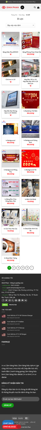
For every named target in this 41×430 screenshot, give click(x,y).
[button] (22, 7)
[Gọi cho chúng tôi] (12, 300)
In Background (10, 140)
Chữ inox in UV (10, 79)
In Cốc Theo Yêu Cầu (10, 229)
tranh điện (6, 371)
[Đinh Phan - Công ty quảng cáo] (10, 7)
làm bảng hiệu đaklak (14, 374)
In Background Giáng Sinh (30, 141)
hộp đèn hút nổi (31, 368)
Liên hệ (32, 422)
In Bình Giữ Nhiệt (30, 199)
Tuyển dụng (20, 424)
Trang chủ (14, 15)
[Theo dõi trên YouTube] (22, 300)
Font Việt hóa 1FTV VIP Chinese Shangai (20, 315)
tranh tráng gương (17, 371)
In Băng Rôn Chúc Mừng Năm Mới (10, 200)
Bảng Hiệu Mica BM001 (10, 52)
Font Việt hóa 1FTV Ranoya (15, 328)
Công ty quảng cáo (16, 283)
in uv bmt (27, 374)
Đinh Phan (32, 2)
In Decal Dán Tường (10, 258)
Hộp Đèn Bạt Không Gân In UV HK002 (10, 112)
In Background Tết (30, 170)
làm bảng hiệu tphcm (27, 365)
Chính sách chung (21, 422)
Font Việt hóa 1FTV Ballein (15, 321)
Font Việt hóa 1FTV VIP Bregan (16, 334)
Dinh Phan (27, 427)
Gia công (21, 15)
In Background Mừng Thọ (10, 171)
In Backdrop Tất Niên (30, 111)
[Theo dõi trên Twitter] (6, 300)
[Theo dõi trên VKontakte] (25, 300)
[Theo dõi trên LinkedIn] (19, 300)
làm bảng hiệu (12, 365)
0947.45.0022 (15, 285)
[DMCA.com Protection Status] (10, 304)
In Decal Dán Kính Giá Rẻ (30, 230)
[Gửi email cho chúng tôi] (9, 300)
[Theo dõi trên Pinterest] (16, 300)
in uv (3, 365)
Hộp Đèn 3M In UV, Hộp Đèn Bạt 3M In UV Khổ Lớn (30, 81)
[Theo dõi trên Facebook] (3, 300)
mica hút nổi (18, 368)
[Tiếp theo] (32, 268)
